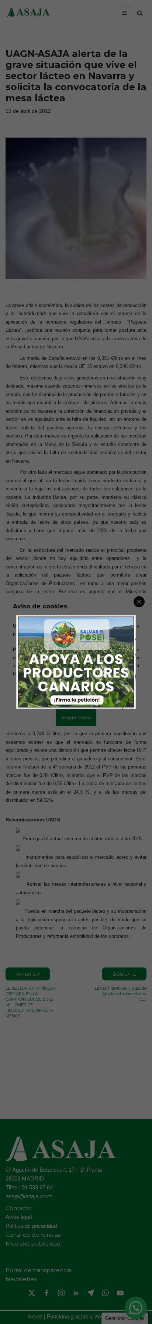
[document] (76, 662)
